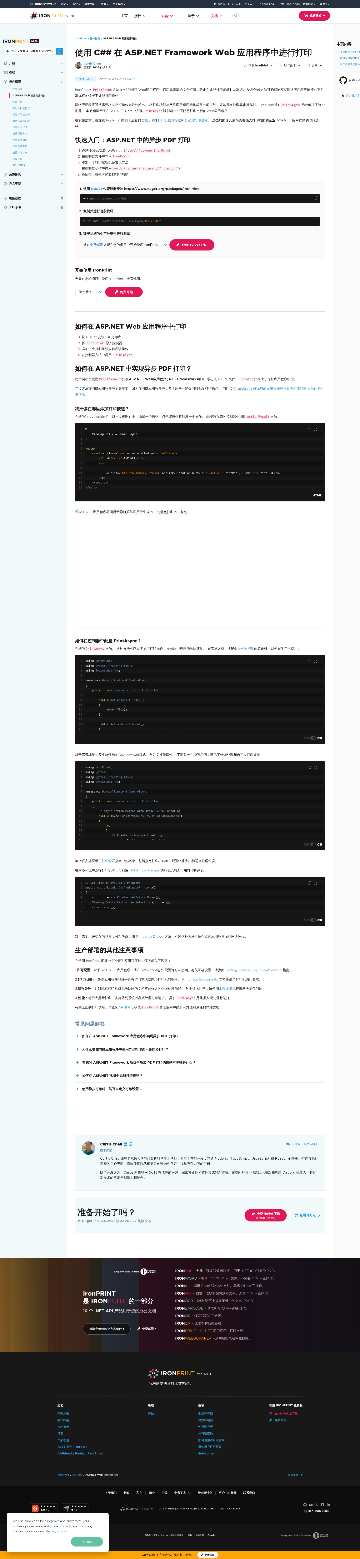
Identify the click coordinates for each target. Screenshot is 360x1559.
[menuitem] (65, 4)
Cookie (211, 1535)
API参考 (124, 1007)
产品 (63, 4)
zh (325, 4)
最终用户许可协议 (210, 1446)
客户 (139, 1492)
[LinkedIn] (328, 1505)
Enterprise (206, 1453)
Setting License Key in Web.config (254, 970)
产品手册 (63, 1440)
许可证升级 (205, 1426)
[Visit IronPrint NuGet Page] (7, 51)
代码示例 (63, 1413)
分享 (315, 65)
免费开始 (126, 292)
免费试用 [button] (96, 245)
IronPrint (81, 38)
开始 (151, 1413)
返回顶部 (293, 1474)
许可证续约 (205, 1433)
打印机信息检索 (169, 120)
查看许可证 (308, 1215)
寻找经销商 (205, 1420)
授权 (137, 16)
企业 (75, 4)
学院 (165, 1492)
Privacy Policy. (56, 1531)
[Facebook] (322, 1505)
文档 (214, 16)
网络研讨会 (205, 1492)
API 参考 (63, 1426)
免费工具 (180, 1492)
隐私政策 (200, 1535)
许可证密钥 (246, 648)
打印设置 (108, 861)
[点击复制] (316, 198)
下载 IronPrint (258, 65)
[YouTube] (311, 1505)
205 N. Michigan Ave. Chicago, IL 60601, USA (246, 4)
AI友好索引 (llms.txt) (72, 1446)
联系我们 (308, 4)
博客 (60, 1433)
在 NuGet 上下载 (286, 1413)
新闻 (126, 1492)
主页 (124, 15)
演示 (191, 16)
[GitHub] (305, 1505)
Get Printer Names (144, 870)
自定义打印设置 (196, 120)
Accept (87, 1542)
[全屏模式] (315, 429)
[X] (316, 1505)
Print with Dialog (150, 936)
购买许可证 (205, 1413)
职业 (152, 1492)
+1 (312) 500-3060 (288, 4)
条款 (190, 1535)
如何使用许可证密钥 (211, 1440)
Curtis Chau (92, 63)
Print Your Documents (200, 979)
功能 (165, 16)
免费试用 (147, 1328)
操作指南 (95, 38)
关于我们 (118, 4)
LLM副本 (290, 65)
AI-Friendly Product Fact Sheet (81, 1453)
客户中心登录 (227, 1492)
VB (306, 738)
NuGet (96, 189)
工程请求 (225, 988)
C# (319, 738)
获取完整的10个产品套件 (106, 1329)
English (130, 79)
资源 (103, 4)
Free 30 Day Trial (194, 244)
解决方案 (89, 4)
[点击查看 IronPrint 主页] (53, 15)
